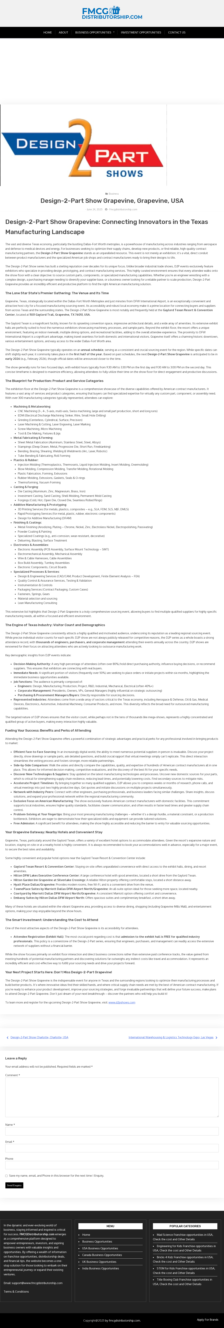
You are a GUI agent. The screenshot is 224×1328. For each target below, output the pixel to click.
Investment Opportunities (141, 32)
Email (9, 1141)
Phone (9, 1158)
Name (10, 1124)
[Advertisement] (112, 71)
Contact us (177, 32)
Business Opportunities (93, 32)
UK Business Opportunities (99, 1261)
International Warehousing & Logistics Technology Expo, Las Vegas (171, 1037)
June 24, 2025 (95, 209)
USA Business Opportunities (100, 1248)
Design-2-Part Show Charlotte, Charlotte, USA (39, 1037)
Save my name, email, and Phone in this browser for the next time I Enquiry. (56, 1175)
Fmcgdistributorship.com (123, 209)
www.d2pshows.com (121, 1002)
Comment (12, 1075)
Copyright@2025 (93, 1320)
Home (47, 32)
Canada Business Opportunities (102, 1255)
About (63, 32)
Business (114, 193)
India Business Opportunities (100, 1268)
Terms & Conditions (16, 1291)
